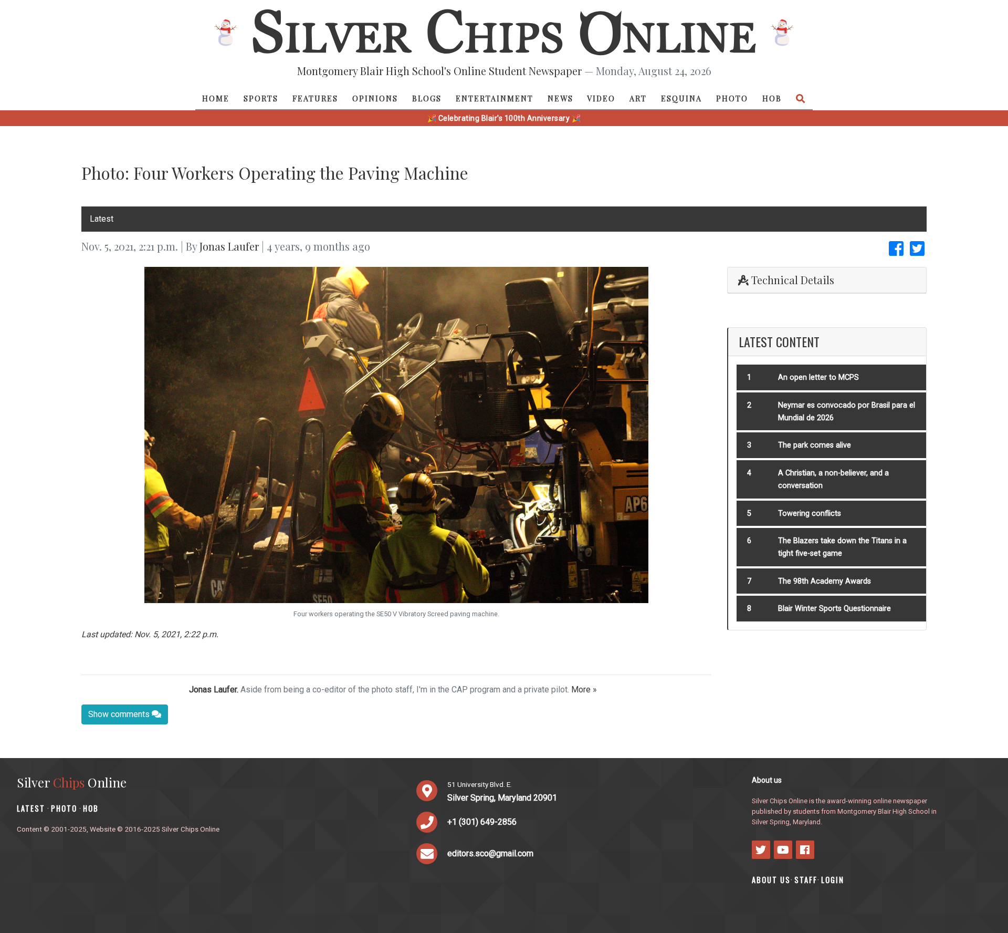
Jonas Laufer (229, 246)
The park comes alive (814, 445)
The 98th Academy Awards (824, 581)
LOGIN (832, 879)
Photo (732, 98)
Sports (261, 98)
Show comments (120, 714)
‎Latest (101, 219)
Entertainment (494, 98)
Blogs (427, 98)
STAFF (805, 879)
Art (638, 98)
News (560, 98)
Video (601, 98)
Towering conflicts (809, 513)
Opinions (375, 98)
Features (315, 98)
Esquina (681, 98)
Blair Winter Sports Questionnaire (834, 608)
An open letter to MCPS (818, 377)
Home (215, 98)
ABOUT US (771, 879)
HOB (772, 98)
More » (584, 689)
